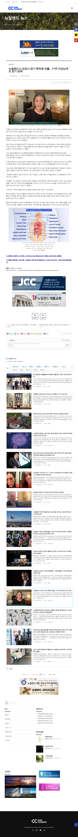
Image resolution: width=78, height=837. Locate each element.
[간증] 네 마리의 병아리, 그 (44, 721)
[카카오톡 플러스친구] (76, 35)
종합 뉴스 (7, 715)
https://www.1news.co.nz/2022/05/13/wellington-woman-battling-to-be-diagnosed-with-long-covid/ (32, 270)
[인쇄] (67, 82)
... (30, 674)
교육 (15, 370)
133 (37, 674)
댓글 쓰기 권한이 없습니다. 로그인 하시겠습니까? (26, 343)
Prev (24, 674)
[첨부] (70, 82)
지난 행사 (7, 740)
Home (9, 24)
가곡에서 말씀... (49, 758)
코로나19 (16, 366)
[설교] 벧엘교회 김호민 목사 (44, 714)
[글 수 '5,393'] (8, 368)
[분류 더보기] (72, 367)
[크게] (54, 82)
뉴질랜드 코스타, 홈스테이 (44, 716)
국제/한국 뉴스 (8, 732)
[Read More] (39, 381)
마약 (24, 366)
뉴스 (13, 24)
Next (54, 674)
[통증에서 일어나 (48, 736)
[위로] (59, 82)
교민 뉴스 (7, 723)
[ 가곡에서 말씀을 (49, 756)
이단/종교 (56, 366)
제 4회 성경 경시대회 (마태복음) (28, 2)
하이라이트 (7, 719)
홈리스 (47, 366)
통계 (43, 370)
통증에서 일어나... (49, 739)
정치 (36, 370)
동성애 (39, 366)
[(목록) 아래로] (62, 82)
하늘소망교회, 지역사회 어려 (44, 723)
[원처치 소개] (76, 40)
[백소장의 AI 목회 (49, 746)
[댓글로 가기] (65, 82)
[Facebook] (76, 30)
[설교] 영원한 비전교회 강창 (44, 718)
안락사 (31, 366)
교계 (64, 366)
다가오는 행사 (8, 736)
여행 (22, 370)
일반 (28, 370)
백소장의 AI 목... (49, 748)
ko (76, 24)
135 (44, 674)
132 (34, 674)
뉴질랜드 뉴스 (19, 24)
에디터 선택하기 (66, 340)
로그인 (15, 2)
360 (50, 674)
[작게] (57, 82)
